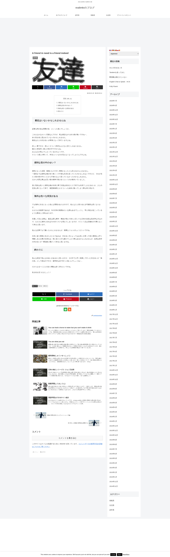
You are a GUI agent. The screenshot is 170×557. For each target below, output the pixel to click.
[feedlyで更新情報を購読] (65, 309)
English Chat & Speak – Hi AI (119, 82)
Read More (126, 554)
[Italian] (114, 50)
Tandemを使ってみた (117, 72)
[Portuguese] (116, 50)
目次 (64, 98)
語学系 (35, 286)
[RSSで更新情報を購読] (69, 309)
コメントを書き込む (67, 438)
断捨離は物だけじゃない (118, 77)
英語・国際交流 (43, 286)
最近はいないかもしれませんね (68, 102)
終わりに (61, 111)
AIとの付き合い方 (115, 68)
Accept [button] (113, 554)
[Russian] (118, 50)
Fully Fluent (113, 86)
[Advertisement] (85, 32)
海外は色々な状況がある (66, 108)
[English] (110, 50)
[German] (113, 50)
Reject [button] (119, 554)
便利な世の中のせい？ (65, 105)
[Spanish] (119, 50)
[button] (97, 87)
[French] (111, 50)
